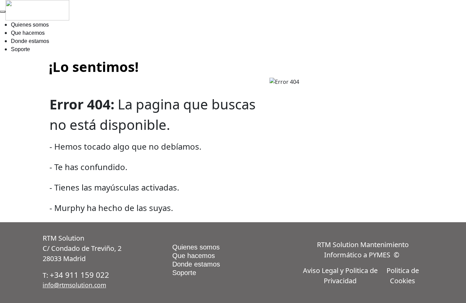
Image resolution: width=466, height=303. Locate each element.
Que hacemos (28, 33)
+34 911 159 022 (79, 275)
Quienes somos (30, 25)
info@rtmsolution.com (74, 285)
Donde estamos (30, 41)
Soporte (20, 49)
